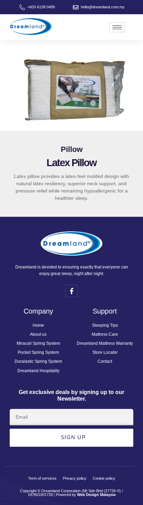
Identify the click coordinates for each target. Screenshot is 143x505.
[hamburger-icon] (117, 27)
